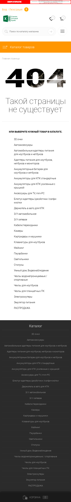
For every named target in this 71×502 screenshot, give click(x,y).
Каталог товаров (21, 47)
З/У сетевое (20, 219)
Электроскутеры (23, 296)
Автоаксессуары (23, 145)
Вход (4, 9)
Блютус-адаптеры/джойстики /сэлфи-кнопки (35, 201)
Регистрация (15, 9)
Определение (26, 9)
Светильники (21, 259)
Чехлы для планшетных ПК (29, 291)
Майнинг (19, 247)
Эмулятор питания (24, 302)
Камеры (18, 230)
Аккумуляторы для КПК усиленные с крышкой (34, 186)
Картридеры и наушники (28, 236)
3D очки (18, 139)
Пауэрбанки (21, 253)
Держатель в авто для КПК (29, 208)
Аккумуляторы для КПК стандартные (35, 178)
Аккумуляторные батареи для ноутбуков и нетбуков (31, 171)
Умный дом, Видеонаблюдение (31, 270)
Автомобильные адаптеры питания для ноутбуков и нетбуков (34, 152)
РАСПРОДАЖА (22, 308)
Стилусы (19, 264)
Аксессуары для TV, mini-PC (29, 193)
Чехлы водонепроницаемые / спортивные (30, 278)
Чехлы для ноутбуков (26, 285)
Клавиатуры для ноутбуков (29, 242)
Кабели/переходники (26, 225)
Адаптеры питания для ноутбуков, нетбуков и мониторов (33, 161)
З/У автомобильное (25, 213)
